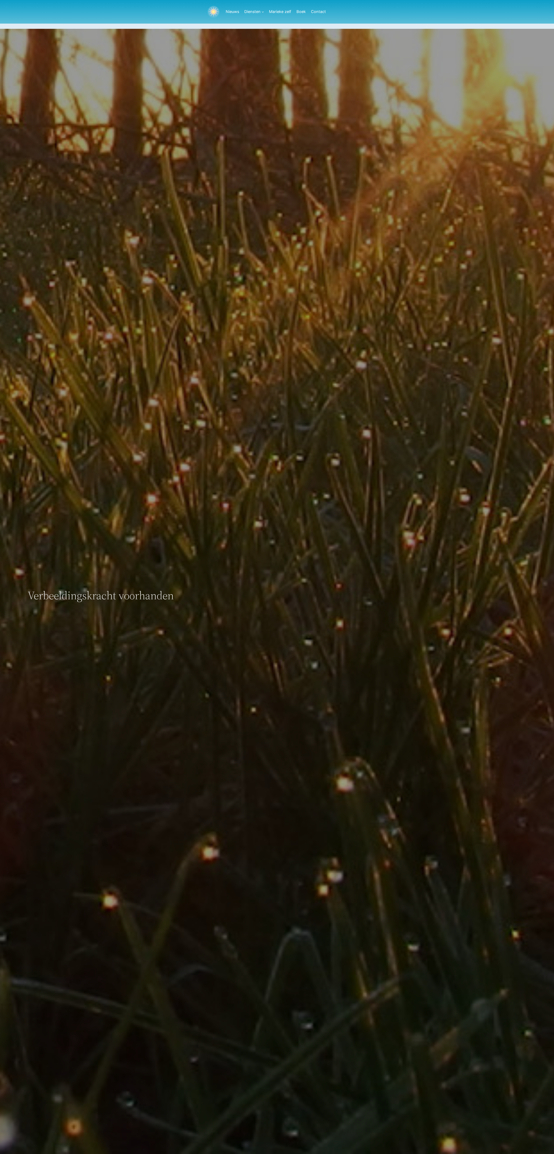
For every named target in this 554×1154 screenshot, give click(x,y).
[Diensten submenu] (263, 12)
